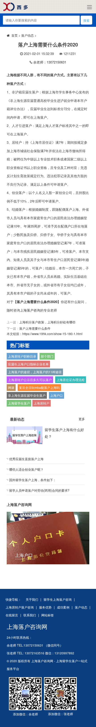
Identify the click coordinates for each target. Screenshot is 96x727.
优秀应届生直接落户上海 (26, 459)
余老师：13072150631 (49, 62)
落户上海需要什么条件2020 (37, 301)
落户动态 (27, 35)
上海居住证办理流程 (70, 379)
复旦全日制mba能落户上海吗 (39, 387)
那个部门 (47, 356)
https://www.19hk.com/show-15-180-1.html (52, 333)
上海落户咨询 (30, 310)
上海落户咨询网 (27, 626)
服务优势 (45, 607)
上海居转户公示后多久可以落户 (30, 379)
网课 (11, 387)
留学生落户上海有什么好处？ (64, 433)
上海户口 (56, 395)
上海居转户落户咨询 (20, 607)
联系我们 (29, 615)
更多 (82, 419)
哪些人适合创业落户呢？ (26, 469)
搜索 (86, 20)
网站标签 (47, 615)
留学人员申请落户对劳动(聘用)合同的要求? (39, 490)
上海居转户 (41, 403)
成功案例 (63, 607)
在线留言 (12, 615)
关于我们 (32, 599)
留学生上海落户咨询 (58, 599)
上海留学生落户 (19, 403)
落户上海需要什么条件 (34, 328)
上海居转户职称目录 (22, 356)
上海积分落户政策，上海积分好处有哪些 (47, 322)
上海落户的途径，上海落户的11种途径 (35, 372)
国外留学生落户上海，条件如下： (32, 480)
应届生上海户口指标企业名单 (28, 364)
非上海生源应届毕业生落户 (27, 395)
